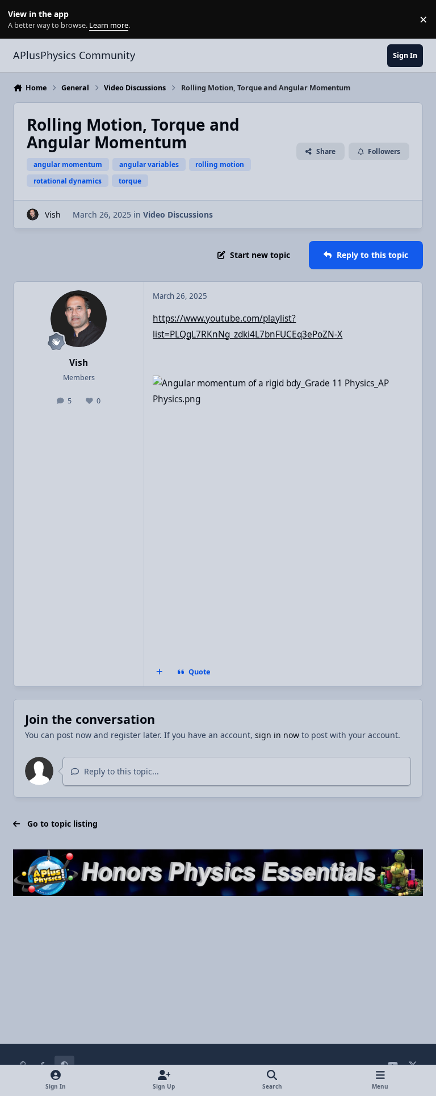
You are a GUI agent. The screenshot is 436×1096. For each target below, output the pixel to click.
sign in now (277, 735)
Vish (53, 214)
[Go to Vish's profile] (33, 214)
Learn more (22, 19)
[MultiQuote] (159, 672)
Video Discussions (178, 214)
